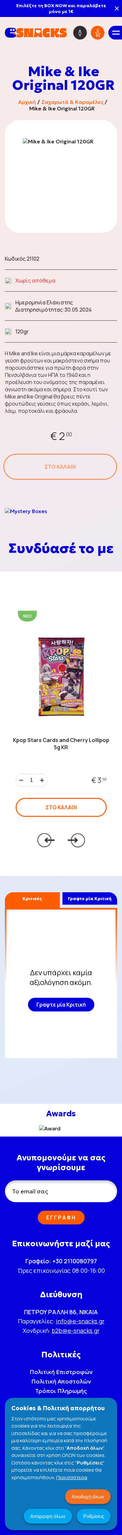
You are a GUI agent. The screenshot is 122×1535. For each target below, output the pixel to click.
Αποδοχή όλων (88, 1496)
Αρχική (27, 102)
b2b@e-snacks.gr (76, 1330)
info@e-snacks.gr (80, 1321)
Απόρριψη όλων (47, 1516)
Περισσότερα (71, 1477)
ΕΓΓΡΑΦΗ (61, 1217)
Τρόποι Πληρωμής (61, 1391)
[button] (50, 840)
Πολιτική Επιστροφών (61, 1372)
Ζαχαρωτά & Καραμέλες (72, 102)
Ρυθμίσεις (93, 1516)
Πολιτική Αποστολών (61, 1381)
